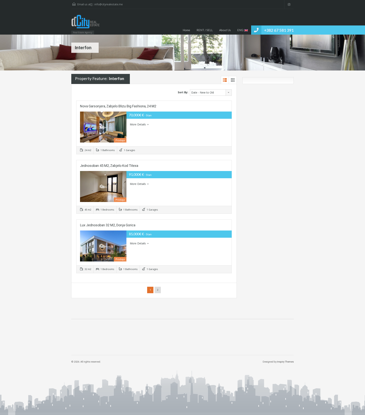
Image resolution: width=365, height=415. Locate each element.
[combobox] (211, 92)
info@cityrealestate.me (108, 4)
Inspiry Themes (285, 361)
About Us (225, 30)
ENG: (240, 30)
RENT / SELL (205, 30)
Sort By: (183, 92)
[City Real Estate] (85, 23)
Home (186, 30)
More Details (138, 124)
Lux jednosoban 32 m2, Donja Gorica (107, 225)
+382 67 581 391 (279, 30)
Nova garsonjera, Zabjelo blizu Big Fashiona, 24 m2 (118, 106)
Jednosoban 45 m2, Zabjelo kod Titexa (109, 166)
